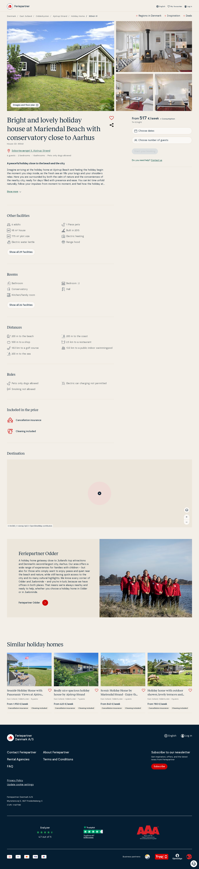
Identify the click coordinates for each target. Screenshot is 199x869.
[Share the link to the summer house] (111, 125)
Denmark (11, 16)
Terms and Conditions (58, 759)
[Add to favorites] (111, 118)
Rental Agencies (18, 759)
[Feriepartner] (18, 6)
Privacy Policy (15, 780)
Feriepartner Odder (29, 603)
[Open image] (60, 66)
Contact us (156, 160)
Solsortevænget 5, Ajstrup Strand (31, 151)
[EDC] (147, 857)
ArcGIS (12, 525)
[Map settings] (187, 510)
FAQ (10, 766)
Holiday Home (78, 16)
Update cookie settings (20, 784)
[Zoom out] (187, 522)
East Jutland (26, 16)
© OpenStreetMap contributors (40, 525)
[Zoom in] (187, 517)
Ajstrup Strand (60, 16)
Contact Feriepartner (21, 752)
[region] (99, 493)
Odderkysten (42, 16)
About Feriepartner (56, 752)
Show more (12, 192)
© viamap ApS (22, 525)
